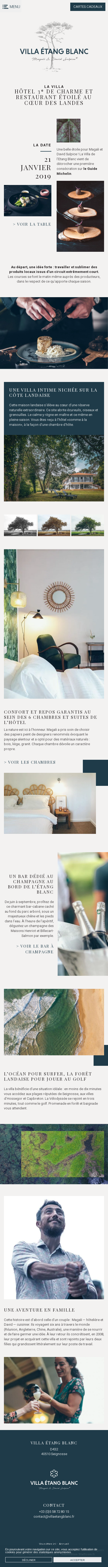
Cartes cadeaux (87, 6)
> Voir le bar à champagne (35, 948)
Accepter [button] (77, 1560)
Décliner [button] (28, 1560)
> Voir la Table (32, 224)
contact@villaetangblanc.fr (54, 1516)
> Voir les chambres (30, 762)
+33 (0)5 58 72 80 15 (54, 1511)
